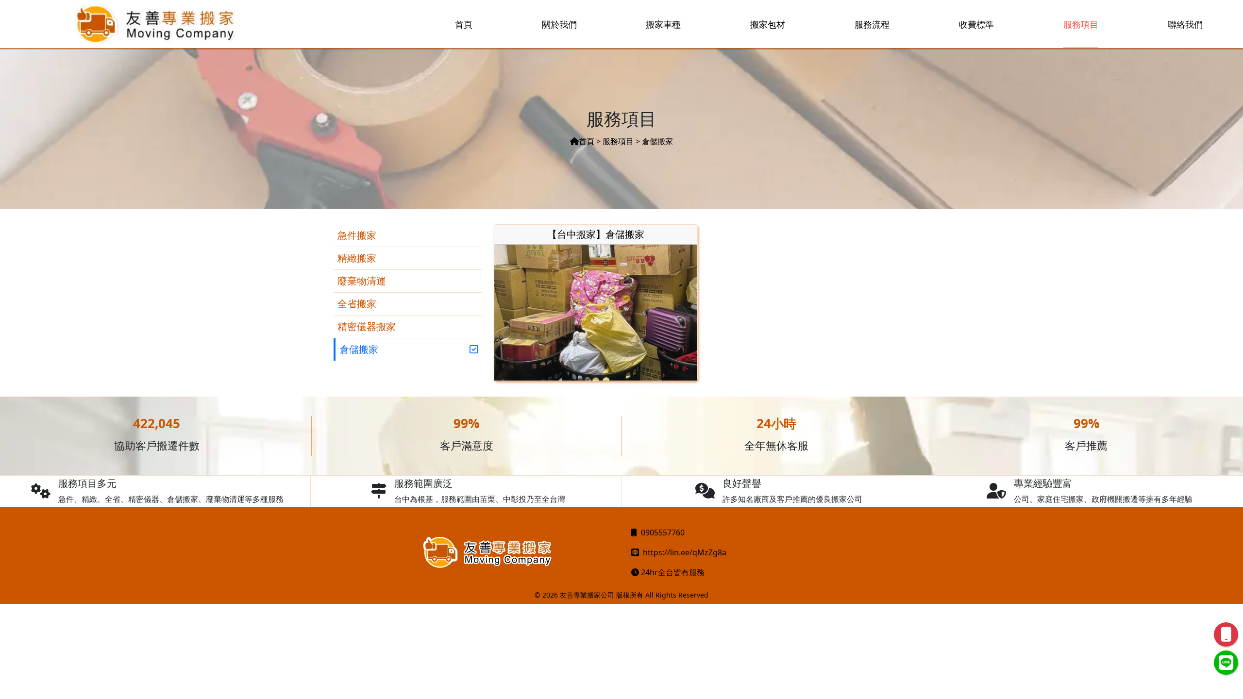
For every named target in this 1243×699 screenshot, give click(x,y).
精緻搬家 (356, 258)
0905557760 (663, 532)
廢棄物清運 (361, 280)
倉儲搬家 (358, 349)
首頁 (586, 141)
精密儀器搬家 (366, 326)
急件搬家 (356, 235)
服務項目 (618, 141)
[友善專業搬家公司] (155, 24)
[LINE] (1226, 662)
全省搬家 (356, 303)
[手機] (1226, 634)
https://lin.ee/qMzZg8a (684, 552)
